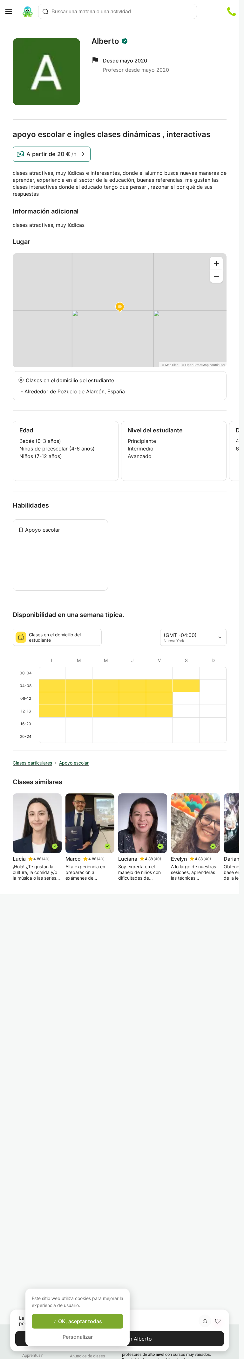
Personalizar (78, 1337)
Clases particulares (32, 762)
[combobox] (117, 11)
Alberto (105, 41)
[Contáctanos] (231, 11)
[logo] (27, 11)
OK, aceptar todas (79, 1321)
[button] (217, 1321)
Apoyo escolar (42, 530)
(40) (46, 859)
